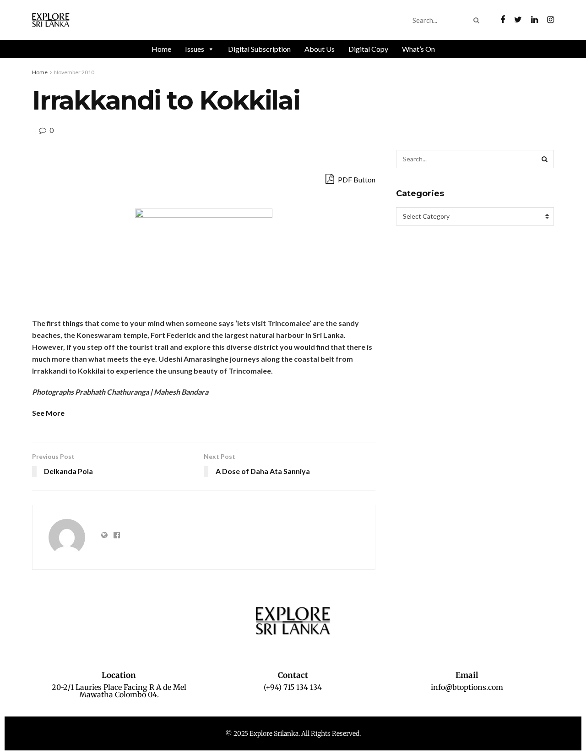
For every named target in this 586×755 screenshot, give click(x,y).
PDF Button (355, 179)
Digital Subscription (259, 48)
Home (161, 48)
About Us (319, 48)
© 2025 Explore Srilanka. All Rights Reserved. (293, 733)
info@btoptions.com (467, 687)
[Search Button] (478, 20)
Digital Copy (368, 48)
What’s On (418, 48)
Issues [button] (194, 48)
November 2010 (74, 72)
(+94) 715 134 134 (293, 687)
